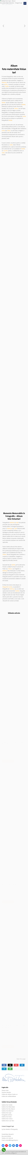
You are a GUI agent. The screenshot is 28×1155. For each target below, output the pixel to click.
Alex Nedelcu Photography (10, 1129)
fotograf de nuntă (7, 587)
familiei (23, 104)
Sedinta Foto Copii (6, 1113)
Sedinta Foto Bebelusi (7, 1111)
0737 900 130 (9, 1138)
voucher (5, 150)
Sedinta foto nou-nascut (7, 908)
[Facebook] (4, 1065)
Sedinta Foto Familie (7, 1105)
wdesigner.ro (14, 1153)
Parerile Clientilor (6, 1092)
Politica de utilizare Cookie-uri (9, 1094)
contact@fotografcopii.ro (11, 1140)
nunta (24, 116)
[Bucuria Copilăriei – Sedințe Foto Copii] (14, 826)
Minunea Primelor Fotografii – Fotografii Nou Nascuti (13, 1026)
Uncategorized (5, 625)
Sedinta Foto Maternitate (8, 1107)
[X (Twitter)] (10, 1065)
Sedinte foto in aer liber (8, 1120)
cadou (11, 145)
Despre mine (5, 1090)
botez (6, 84)
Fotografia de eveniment (14, 625)
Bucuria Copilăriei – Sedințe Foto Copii (13, 885)
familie (3, 102)
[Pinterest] (16, 1065)
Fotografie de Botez (7, 1115)
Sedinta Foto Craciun (7, 1118)
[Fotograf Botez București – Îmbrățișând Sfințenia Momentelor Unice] (14, 683)
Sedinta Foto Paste (7, 1117)
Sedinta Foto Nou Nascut (8, 1109)
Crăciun (16, 108)
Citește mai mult (8, 761)
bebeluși (4, 82)
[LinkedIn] (22, 1065)
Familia (7, 86)
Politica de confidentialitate (9, 1096)
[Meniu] (25, 3)
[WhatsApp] (10, 1069)
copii (17, 522)
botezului (22, 751)
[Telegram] (4, 1069)
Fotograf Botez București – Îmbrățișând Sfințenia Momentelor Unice (13, 743)
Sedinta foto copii (6, 767)
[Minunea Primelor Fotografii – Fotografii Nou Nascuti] (14, 967)
